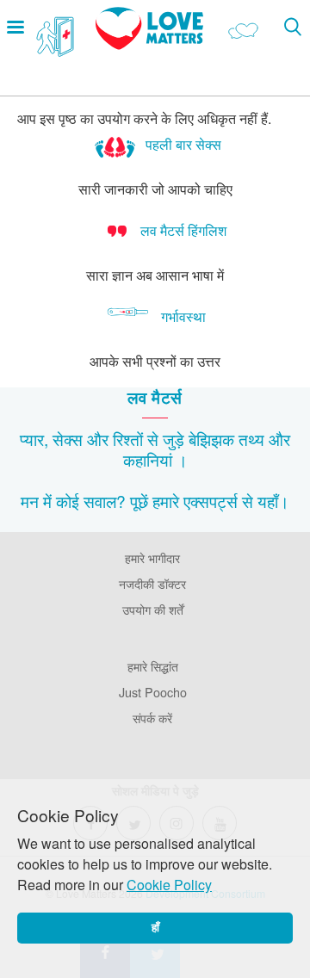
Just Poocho (153, 692)
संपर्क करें (152, 718)
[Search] (292, 26)
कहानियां (147, 459)
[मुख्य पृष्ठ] (149, 44)
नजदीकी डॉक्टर (152, 583)
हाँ (155, 927)
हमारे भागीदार (152, 557)
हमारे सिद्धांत (152, 666)
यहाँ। (273, 500)
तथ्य (251, 438)
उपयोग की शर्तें (152, 609)
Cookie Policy (169, 884)
